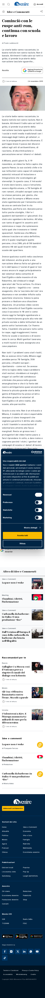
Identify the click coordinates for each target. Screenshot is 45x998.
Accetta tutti (22, 535)
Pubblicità (27, 895)
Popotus (26, 867)
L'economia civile (9, 872)
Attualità (5, 831)
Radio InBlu (27, 919)
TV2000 (5, 923)
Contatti (5, 904)
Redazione (8, 764)
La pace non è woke (13, 582)
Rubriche (26, 844)
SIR (3, 919)
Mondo (4, 840)
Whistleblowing (21, 974)
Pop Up (26, 872)
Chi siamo (6, 891)
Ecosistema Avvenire (10, 895)
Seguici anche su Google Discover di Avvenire (21, 550)
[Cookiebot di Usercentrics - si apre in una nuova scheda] (31, 452)
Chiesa (5, 852)
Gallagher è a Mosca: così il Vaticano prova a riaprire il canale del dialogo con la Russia (16, 671)
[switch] (38, 502)
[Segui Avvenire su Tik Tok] (5, 958)
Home (4, 827)
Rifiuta (23, 543)
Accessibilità (8, 974)
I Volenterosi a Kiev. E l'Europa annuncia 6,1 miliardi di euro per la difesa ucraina (14, 718)
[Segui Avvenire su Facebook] (5, 951)
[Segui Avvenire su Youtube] (37, 951)
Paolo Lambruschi (11, 43)
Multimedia (27, 848)
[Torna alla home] (3, 11)
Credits (33, 974)
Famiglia (26, 840)
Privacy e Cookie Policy (30, 970)
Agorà (4, 844)
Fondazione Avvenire (10, 900)
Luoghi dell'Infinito (30, 876)
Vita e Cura (27, 835)
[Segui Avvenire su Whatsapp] (31, 951)
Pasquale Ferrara (11, 748)
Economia (27, 831)
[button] (3, 4)
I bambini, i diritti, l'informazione (12, 600)
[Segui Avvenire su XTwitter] (17, 951)
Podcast (5, 848)
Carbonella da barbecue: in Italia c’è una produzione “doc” (15, 617)
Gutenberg (6, 876)
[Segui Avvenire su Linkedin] (24, 951)
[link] (21, 4)
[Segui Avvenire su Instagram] (11, 951)
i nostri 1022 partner (17, 465)
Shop (25, 900)
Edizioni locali (7, 867)
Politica (5, 835)
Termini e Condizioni (10, 970)
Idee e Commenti (30, 827)
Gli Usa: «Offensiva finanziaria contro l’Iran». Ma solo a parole (15, 694)
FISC (25, 923)
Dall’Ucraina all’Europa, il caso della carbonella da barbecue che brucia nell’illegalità (16, 636)
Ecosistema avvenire (31, 852)
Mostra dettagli (30, 528)
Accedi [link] (40, 4)
